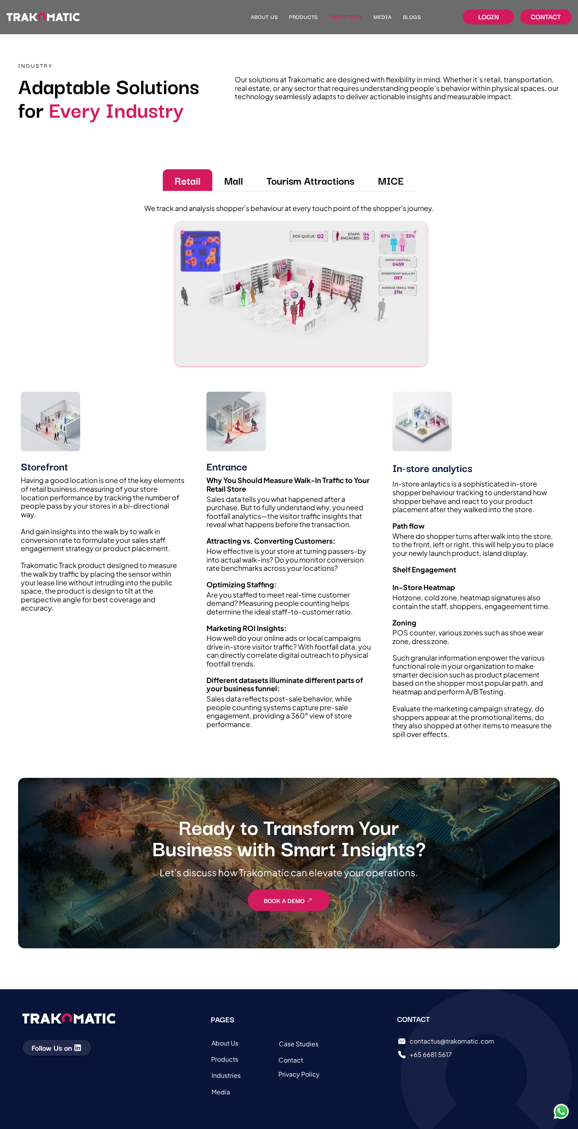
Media (221, 1092)
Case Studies (298, 1044)
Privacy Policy (299, 1074)
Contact (290, 1060)
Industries (226, 1075)
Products (224, 1059)
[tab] (187, 180)
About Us (225, 1043)
